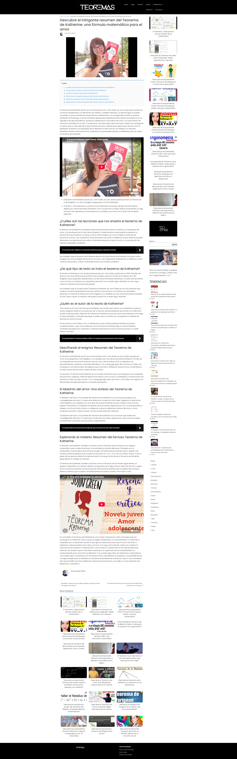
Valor (153, 530)
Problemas (157, 4)
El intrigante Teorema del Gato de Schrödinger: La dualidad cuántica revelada (163, 432)
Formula (154, 488)
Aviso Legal (123, 752)
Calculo (153, 465)
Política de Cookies (125, 755)
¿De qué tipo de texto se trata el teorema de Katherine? (86, 90)
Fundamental (156, 492)
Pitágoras (154, 503)
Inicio (126, 4)
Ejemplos (154, 480)
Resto (153, 511)
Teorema (154, 522)
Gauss (148, 4)
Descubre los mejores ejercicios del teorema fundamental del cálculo (163, 295)
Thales (153, 526)
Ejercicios (154, 484)
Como (153, 469)
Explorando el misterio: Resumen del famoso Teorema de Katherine (90, 102)
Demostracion (156, 476)
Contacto (158, 10)
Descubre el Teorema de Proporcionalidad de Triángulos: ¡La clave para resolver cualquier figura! (164, 381)
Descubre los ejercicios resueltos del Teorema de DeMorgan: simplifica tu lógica (164, 327)
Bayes (153, 461)
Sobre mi (149, 10)
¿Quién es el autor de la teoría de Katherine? (82, 93)
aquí (168, 275)
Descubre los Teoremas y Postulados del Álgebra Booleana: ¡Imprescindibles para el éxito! (163, 345)
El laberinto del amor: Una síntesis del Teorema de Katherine (87, 99)
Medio (153, 499)
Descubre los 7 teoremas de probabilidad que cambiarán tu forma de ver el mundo (162, 450)
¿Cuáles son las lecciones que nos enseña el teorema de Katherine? (90, 87)
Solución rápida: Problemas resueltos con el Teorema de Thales (164, 415)
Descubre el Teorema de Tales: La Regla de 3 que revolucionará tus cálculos (163, 363)
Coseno (140, 4)
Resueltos (154, 515)
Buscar (151, 241)
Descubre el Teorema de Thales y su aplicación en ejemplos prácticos (164, 311)
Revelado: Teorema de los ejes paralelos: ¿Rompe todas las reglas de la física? (80, 584)
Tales (133, 4)
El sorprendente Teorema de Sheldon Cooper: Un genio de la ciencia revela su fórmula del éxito (163, 398)
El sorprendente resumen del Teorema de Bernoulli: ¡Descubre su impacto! (124, 584)
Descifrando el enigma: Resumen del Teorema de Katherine (87, 96)
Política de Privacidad (126, 750)
